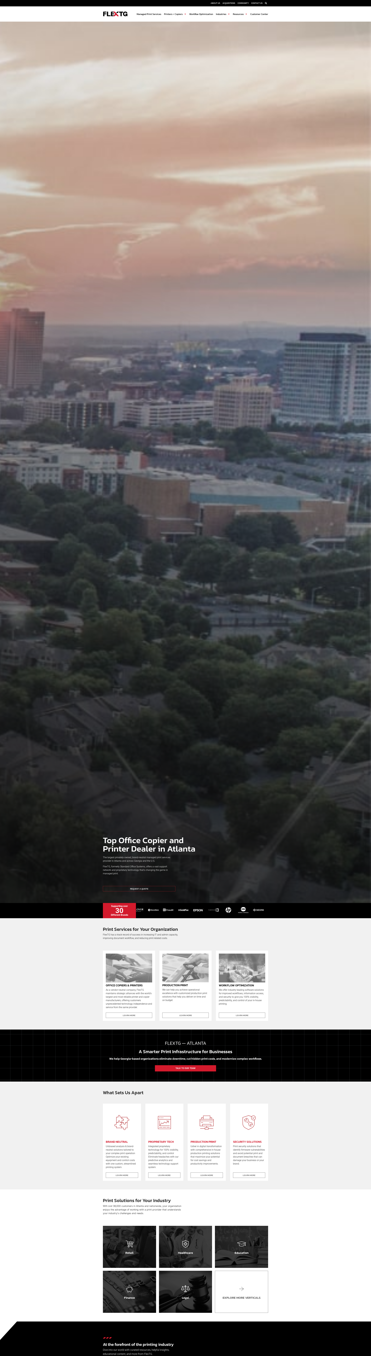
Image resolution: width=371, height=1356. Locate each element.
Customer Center (259, 14)
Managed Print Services (149, 14)
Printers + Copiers (173, 14)
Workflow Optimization (201, 14)
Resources (238, 14)
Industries (221, 14)
